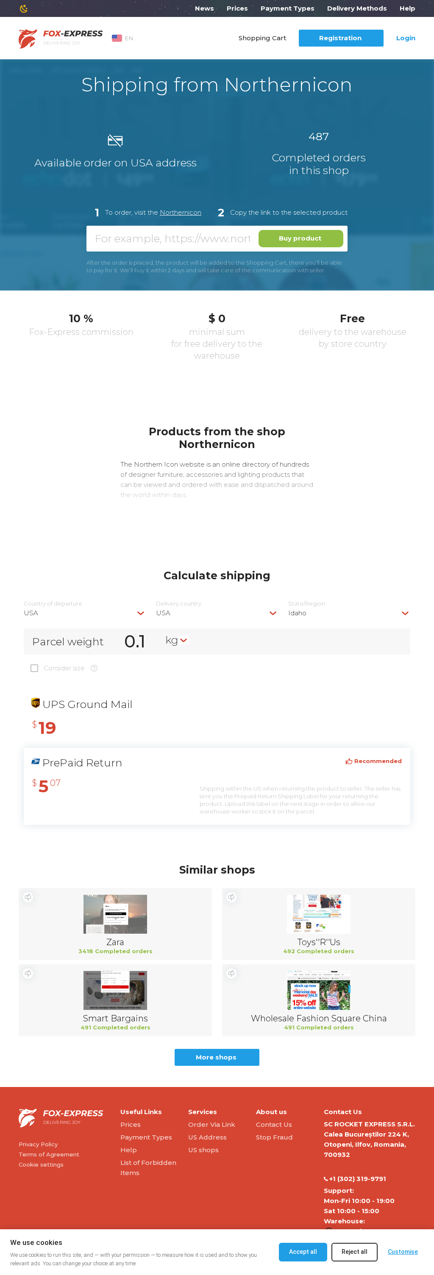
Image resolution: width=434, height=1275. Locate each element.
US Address (207, 1137)
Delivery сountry (178, 603)
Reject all (354, 1251)
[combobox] (85, 613)
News (204, 8)
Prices (237, 8)
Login (405, 38)
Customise (403, 1251)
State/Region (306, 603)
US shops (203, 1150)
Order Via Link (211, 1124)
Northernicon (180, 212)
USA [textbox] (31, 613)
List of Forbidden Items (148, 1168)
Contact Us (274, 1124)
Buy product (300, 238)
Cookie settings (41, 1164)
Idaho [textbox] (297, 613)
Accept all (303, 1251)
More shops (216, 1057)
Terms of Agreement (49, 1154)
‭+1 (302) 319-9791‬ (357, 1179)
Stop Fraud (274, 1137)
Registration (340, 38)
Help (407, 8)
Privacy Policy (38, 1144)
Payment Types (287, 8)
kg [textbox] (171, 639)
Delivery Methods (357, 8)
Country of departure (53, 603)
